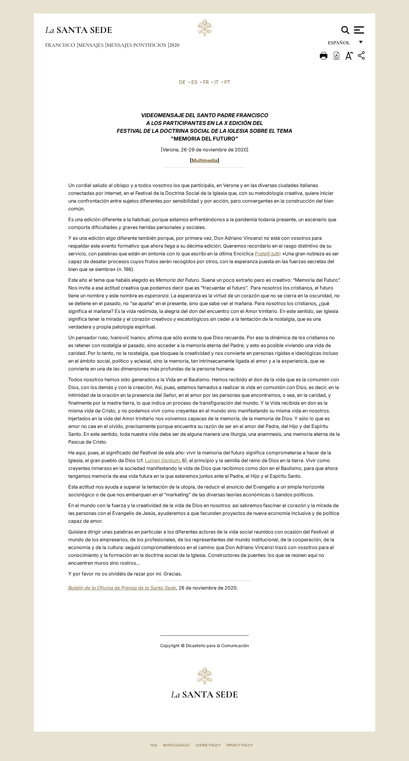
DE (182, 82)
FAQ (153, 745)
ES (194, 82)
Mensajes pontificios (137, 45)
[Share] (362, 56)
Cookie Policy (208, 745)
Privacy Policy (239, 745)
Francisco (60, 45)
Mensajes (91, 45)
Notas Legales (176, 745)
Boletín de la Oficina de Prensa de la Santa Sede (122, 588)
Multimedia (204, 160)
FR (206, 82)
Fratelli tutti (267, 254)
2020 (174, 45)
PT (227, 82)
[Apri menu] (358, 30)
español (341, 44)
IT (216, 82)
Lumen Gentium (162, 460)
